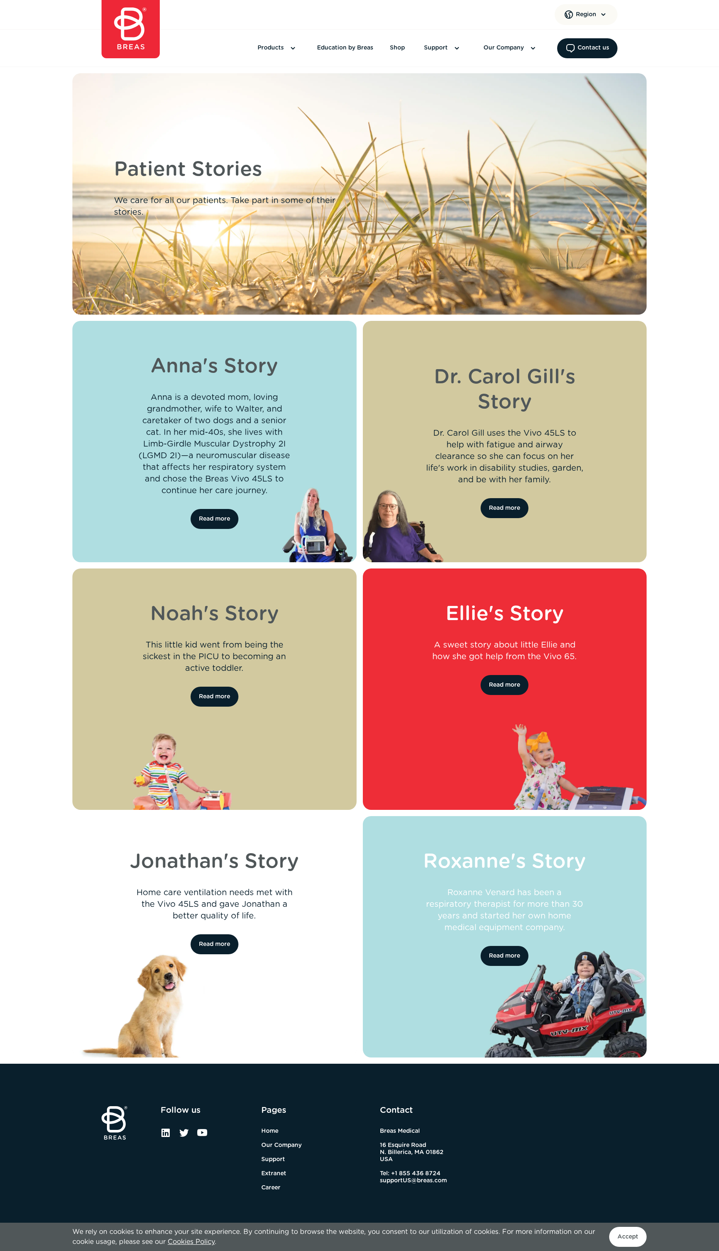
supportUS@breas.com (413, 1181)
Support (436, 48)
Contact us (593, 48)
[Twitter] (184, 1135)
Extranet (273, 1174)
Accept (627, 1237)
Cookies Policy (191, 1242)
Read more (214, 519)
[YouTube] (202, 1135)
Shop (397, 48)
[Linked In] (166, 1135)
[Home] (131, 29)
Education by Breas (345, 48)
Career (270, 1188)
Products (271, 48)
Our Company (503, 48)
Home (269, 1131)
